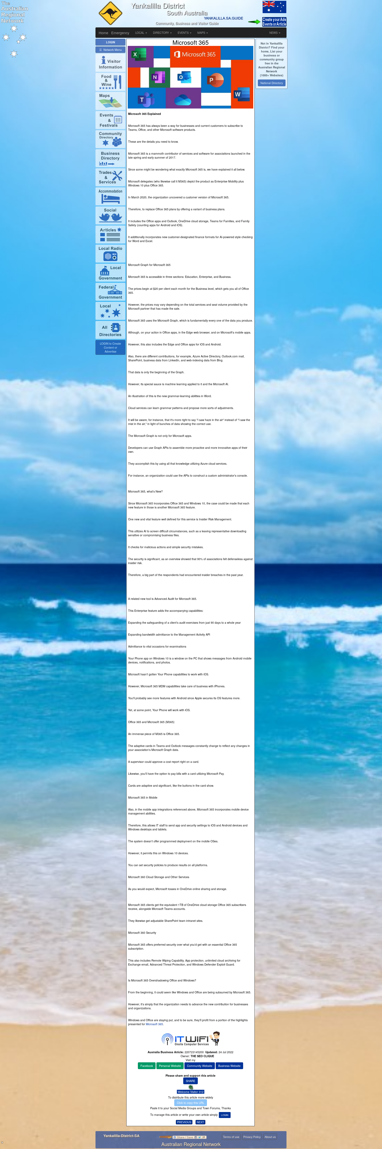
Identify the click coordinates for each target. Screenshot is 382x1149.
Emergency (120, 32)
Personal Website (170, 1066)
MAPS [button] (201, 33)
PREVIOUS (184, 1122)
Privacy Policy (252, 1136)
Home (103, 32)
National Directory (271, 83)
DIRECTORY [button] (161, 33)
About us (270, 1136)
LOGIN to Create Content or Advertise (110, 347)
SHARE (190, 1081)
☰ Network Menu (110, 50)
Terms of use (231, 1136)
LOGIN (224, 1115)
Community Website (199, 1066)
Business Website (229, 1066)
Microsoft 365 (154, 1024)
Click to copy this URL (190, 1103)
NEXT (200, 1122)
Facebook (146, 1066)
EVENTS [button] (183, 33)
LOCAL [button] (140, 33)
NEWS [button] (273, 33)
